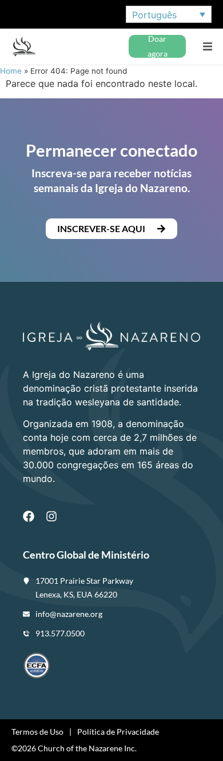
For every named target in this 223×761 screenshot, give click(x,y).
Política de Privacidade (118, 731)
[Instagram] (51, 516)
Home (11, 70)
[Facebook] (28, 516)
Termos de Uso (37, 731)
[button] (207, 47)
